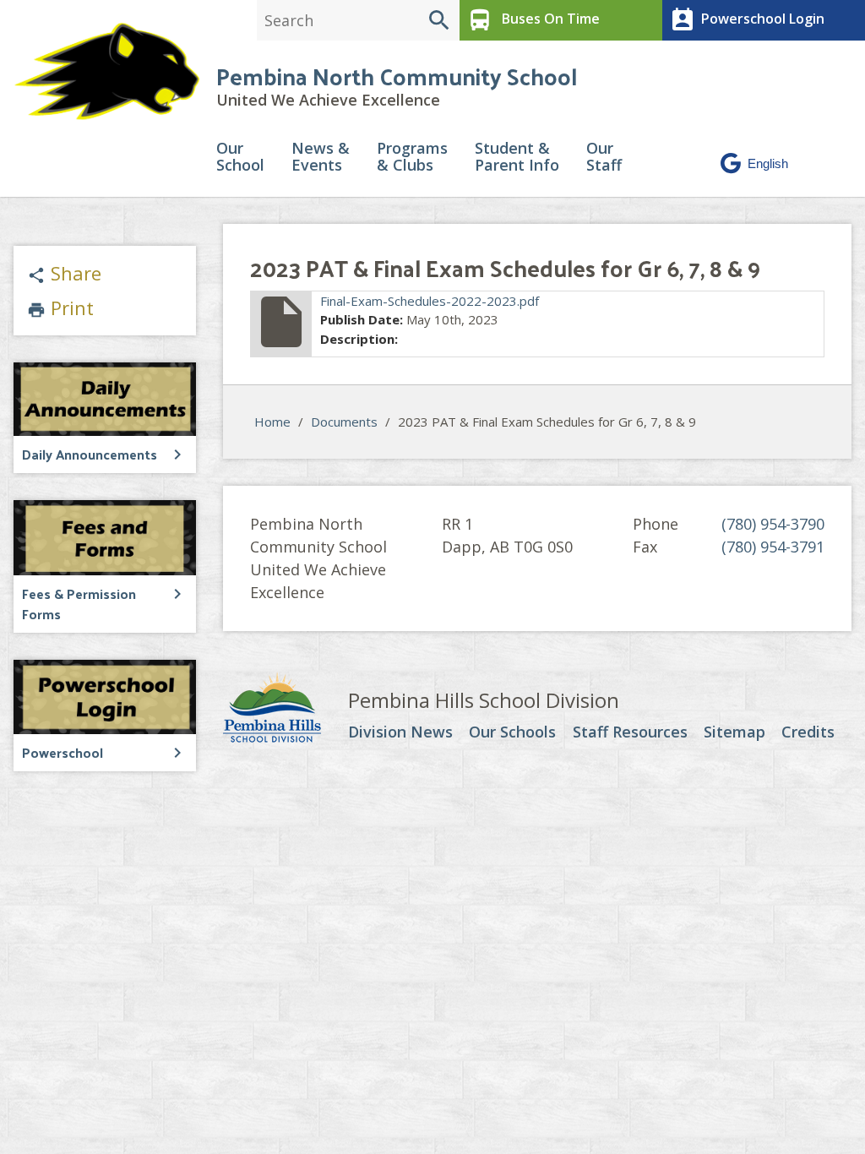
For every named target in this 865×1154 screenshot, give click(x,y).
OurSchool (240, 157)
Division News (400, 732)
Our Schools (512, 732)
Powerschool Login (746, 20)
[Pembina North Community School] (108, 71)
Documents (344, 421)
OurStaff (604, 157)
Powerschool (62, 752)
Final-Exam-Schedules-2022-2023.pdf (429, 300)
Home (272, 421)
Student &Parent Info (517, 157)
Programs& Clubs (412, 157)
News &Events (320, 157)
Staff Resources (630, 732)
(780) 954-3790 (772, 524)
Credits (808, 732)
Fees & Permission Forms (79, 603)
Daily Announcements (89, 454)
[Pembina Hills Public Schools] (285, 710)
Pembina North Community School (396, 75)
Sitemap (734, 732)
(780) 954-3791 (772, 546)
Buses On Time (533, 20)
